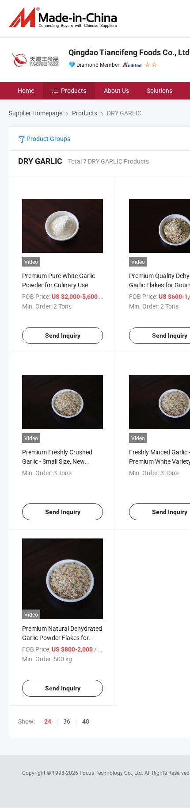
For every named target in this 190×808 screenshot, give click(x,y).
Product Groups (47, 138)
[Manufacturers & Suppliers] (64, 17)
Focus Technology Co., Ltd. (112, 772)
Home (26, 90)
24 (47, 721)
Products (73, 90)
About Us (116, 90)
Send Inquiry (62, 335)
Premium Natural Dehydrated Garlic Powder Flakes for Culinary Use (62, 637)
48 (85, 721)
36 (66, 721)
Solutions (159, 90)
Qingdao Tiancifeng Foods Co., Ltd (129, 52)
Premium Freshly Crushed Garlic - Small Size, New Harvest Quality (57, 461)
